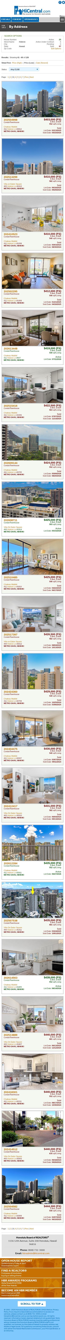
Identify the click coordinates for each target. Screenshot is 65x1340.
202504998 (10, 119)
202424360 (10, 691)
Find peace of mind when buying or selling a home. (14, 1273)
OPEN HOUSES (31, 19)
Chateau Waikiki (10, 127)
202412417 (10, 806)
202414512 (10, 1149)
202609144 (10, 462)
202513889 (10, 1034)
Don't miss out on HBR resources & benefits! (19, 1293)
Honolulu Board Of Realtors (32, 10)
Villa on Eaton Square (13, 184)
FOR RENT (17, 19)
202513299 (10, 176)
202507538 (10, 920)
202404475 (10, 748)
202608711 (10, 520)
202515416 (10, 405)
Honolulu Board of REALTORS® (28, 1309)
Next (32, 77)
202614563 (10, 977)
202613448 (10, 348)
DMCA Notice (46, 1309)
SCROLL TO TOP (31, 1303)
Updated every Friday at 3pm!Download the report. (16, 1263)
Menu (62, 16)
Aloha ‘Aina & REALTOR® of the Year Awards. (19, 1283)
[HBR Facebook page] (60, 2)
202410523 (10, 234)
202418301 (10, 1092)
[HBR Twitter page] (63, 2)
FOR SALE (5, 19)
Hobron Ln (11, 129)
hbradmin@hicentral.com (36, 1253)
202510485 (10, 577)
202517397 (10, 634)
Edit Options (56, 49)
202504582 (10, 1206)
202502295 (10, 291)
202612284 (10, 863)
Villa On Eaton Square (13, 527)
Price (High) (17, 63)
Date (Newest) (42, 63)
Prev (26, 77)
